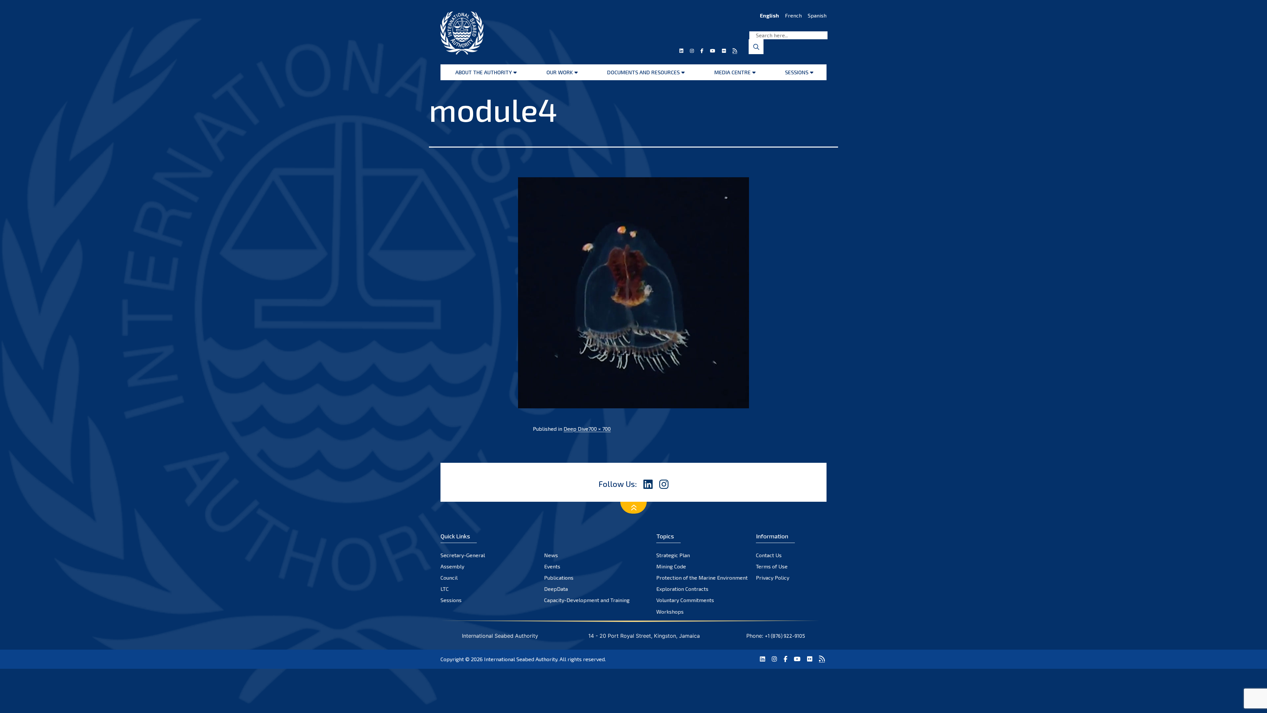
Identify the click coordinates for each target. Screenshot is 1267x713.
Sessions (796, 72)
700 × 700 (599, 428)
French (793, 15)
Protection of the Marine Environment (702, 577)
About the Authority (483, 72)
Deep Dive (576, 428)
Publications (558, 577)
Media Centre (732, 72)
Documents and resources (643, 72)
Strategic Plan (673, 555)
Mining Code (671, 566)
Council (449, 577)
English (769, 15)
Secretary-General (462, 555)
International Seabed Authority (520, 659)
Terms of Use (772, 566)
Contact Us (769, 555)
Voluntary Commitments (685, 600)
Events (552, 566)
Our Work (559, 72)
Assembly (452, 566)
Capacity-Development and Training (587, 600)
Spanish (817, 15)
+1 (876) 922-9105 (785, 636)
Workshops (670, 611)
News (551, 555)
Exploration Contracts (682, 589)
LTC (444, 589)
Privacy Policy (772, 577)
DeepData (556, 589)
